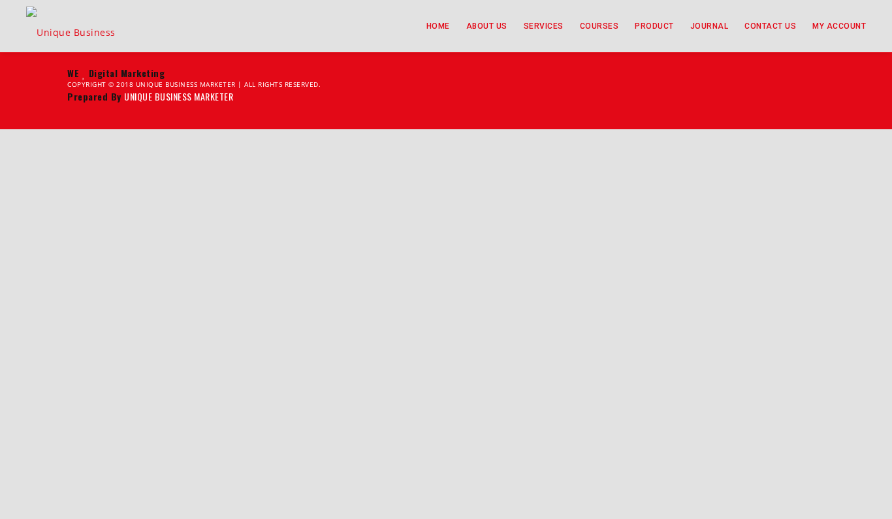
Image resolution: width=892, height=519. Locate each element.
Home (438, 26)
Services (544, 26)
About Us (486, 26)
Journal (709, 26)
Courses (599, 26)
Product (654, 26)
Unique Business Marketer (178, 96)
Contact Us (770, 26)
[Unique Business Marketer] (83, 26)
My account (839, 26)
